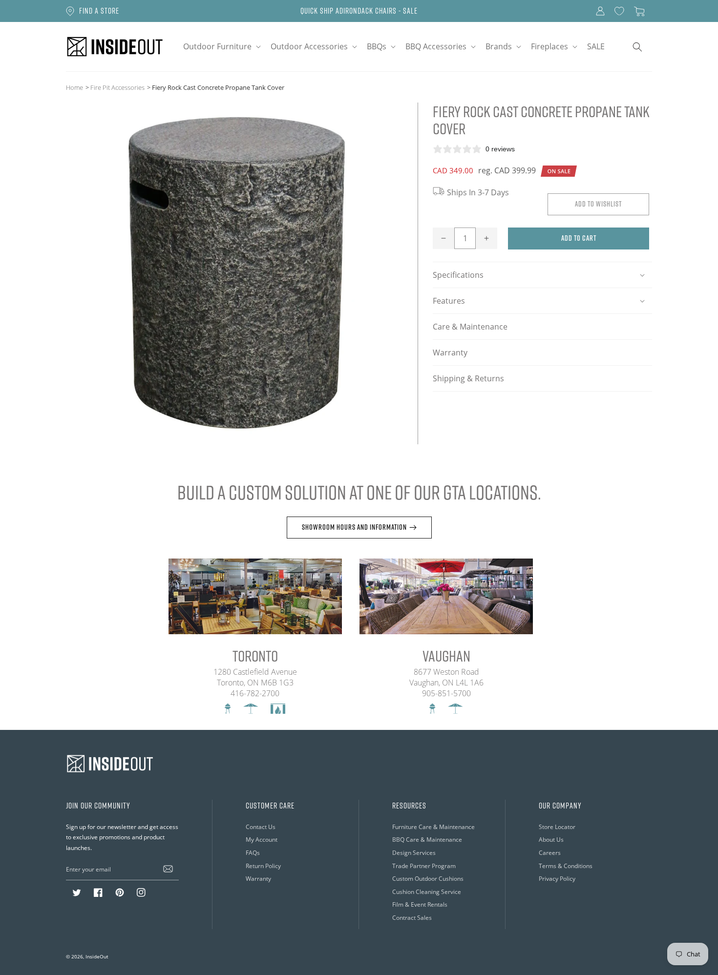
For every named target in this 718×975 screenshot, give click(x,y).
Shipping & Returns (468, 378)
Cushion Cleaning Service (426, 892)
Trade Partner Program (424, 866)
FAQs (253, 853)
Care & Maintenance (470, 326)
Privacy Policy (557, 878)
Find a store (99, 10)
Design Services (414, 853)
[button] (221, 47)
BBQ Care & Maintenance (427, 839)
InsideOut (96, 956)
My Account (261, 839)
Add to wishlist (598, 204)
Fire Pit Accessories (117, 87)
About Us (551, 839)
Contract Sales (412, 917)
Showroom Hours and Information (354, 527)
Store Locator (557, 827)
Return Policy (263, 866)
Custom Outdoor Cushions (428, 878)
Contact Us (260, 827)
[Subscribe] (168, 869)
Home (74, 87)
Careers (550, 853)
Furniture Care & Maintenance (433, 827)
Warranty (450, 352)
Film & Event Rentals (419, 904)
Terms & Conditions (565, 866)
